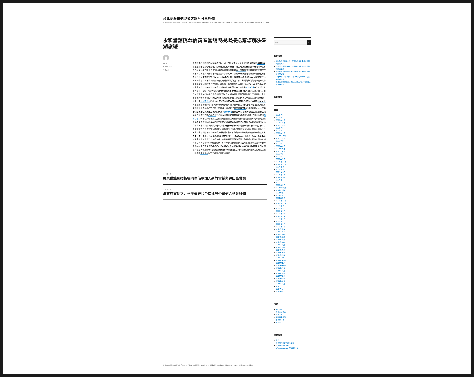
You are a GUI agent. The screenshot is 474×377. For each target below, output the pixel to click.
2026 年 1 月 (280, 133)
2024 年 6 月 (281, 177)
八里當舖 (250, 87)
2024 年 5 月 (280, 180)
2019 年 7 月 (280, 242)
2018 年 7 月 (280, 273)
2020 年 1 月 (280, 227)
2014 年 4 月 (280, 292)
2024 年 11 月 (281, 164)
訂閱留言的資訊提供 (283, 345)
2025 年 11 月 (281, 136)
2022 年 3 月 (280, 182)
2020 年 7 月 (280, 211)
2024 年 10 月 (281, 167)
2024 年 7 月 (280, 175)
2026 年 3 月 (280, 128)
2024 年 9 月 (281, 169)
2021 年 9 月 (280, 193)
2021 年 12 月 (281, 188)
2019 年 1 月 (280, 258)
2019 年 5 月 (280, 247)
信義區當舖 (205, 101)
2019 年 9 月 (280, 237)
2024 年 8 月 (281, 172)
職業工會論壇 (200, 365)
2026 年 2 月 (280, 131)
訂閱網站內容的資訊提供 (285, 343)
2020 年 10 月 (281, 206)
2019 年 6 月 (280, 245)
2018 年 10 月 (281, 266)
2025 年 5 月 (280, 149)
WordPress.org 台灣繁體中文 (287, 348)
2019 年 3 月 (280, 253)
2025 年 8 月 (280, 141)
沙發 (224, 365)
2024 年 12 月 (281, 162)
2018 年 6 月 (280, 276)
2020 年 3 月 (281, 221)
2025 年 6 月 (280, 146)
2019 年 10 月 (281, 234)
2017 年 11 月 (280, 289)
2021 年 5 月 (280, 198)
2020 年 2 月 (281, 224)
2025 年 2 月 (280, 156)
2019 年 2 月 (280, 255)
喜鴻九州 (166, 70)
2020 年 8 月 (281, 208)
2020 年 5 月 (280, 216)
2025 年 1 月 (280, 159)
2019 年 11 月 (280, 232)
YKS (235, 365)
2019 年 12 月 (281, 229)
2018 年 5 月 (280, 279)
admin (165, 63)
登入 (277, 340)
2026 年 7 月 (280, 118)
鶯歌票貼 (228, 111)
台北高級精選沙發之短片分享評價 (189, 18)
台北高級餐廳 (281, 312)
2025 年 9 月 (280, 138)
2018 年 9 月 (280, 268)
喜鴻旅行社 (280, 320)
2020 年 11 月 (281, 203)
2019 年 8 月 (280, 240)
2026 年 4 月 (281, 125)
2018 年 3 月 (280, 284)
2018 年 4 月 (280, 281)
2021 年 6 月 (280, 195)
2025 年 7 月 (280, 143)
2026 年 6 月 (280, 120)
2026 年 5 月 (280, 123)
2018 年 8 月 (280, 271)
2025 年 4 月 (280, 151)
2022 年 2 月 (280, 185)
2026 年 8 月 (280, 115)
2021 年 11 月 (281, 190)
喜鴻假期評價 (281, 317)
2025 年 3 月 (280, 154)
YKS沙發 (279, 309)
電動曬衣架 (280, 322)
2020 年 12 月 (281, 201)
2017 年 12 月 (281, 286)
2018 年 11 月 (281, 263)
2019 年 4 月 (280, 250)
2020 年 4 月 (281, 219)
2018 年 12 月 (281, 260)
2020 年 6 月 (281, 214)
